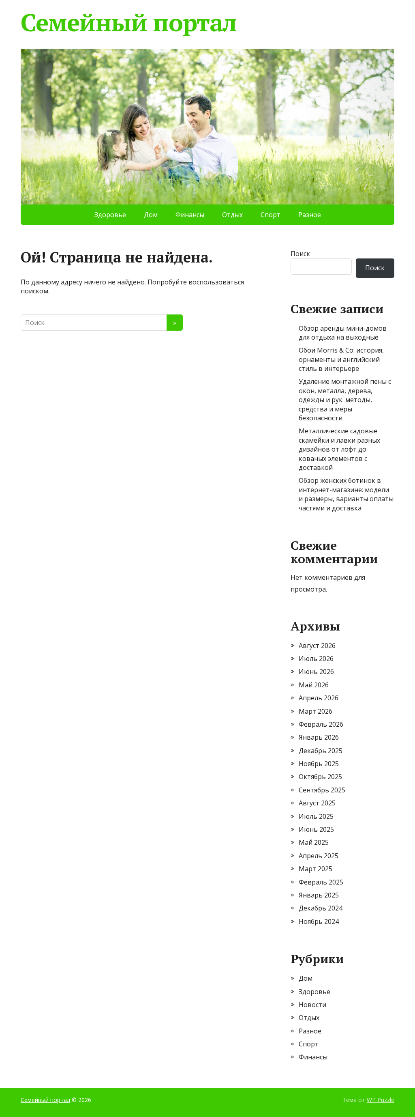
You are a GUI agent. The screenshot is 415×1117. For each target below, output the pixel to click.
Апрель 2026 (318, 697)
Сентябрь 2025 (322, 790)
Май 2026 (314, 684)
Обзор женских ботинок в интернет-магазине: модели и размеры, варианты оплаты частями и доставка (346, 494)
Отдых (232, 214)
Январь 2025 (319, 895)
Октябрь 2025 (320, 776)
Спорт (270, 214)
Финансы (189, 214)
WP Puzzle (380, 1100)
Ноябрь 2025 (319, 763)
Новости (312, 1004)
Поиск (300, 253)
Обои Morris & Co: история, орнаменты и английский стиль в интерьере (341, 359)
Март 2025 (315, 868)
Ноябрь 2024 (319, 921)
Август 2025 (317, 802)
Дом (151, 214)
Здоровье (110, 214)
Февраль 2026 (321, 724)
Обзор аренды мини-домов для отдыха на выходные (343, 333)
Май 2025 (314, 842)
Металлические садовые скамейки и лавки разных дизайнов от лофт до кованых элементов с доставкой (339, 449)
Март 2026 (315, 711)
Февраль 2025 (321, 882)
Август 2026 (317, 645)
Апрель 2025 (318, 855)
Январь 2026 (319, 737)
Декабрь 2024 (320, 908)
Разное (309, 214)
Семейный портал (129, 22)
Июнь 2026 (316, 671)
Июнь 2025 (316, 829)
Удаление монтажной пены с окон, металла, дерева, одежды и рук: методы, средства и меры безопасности (345, 399)
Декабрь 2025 (320, 750)
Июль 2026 (316, 658)
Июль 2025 (316, 816)
